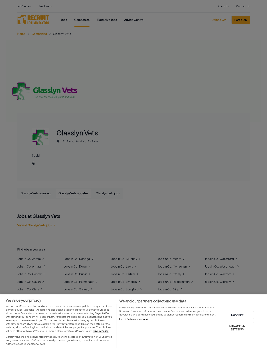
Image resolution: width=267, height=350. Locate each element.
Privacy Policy (100, 330)
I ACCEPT (237, 315)
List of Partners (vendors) (133, 319)
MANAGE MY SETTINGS (237, 327)
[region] (133, 322)
